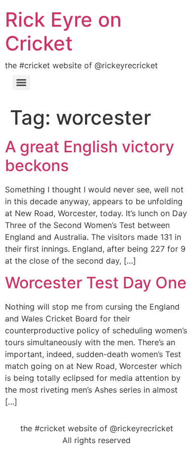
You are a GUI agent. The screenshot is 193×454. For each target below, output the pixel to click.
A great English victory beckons (89, 156)
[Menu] (21, 82)
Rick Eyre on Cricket (63, 31)
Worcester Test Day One (96, 282)
